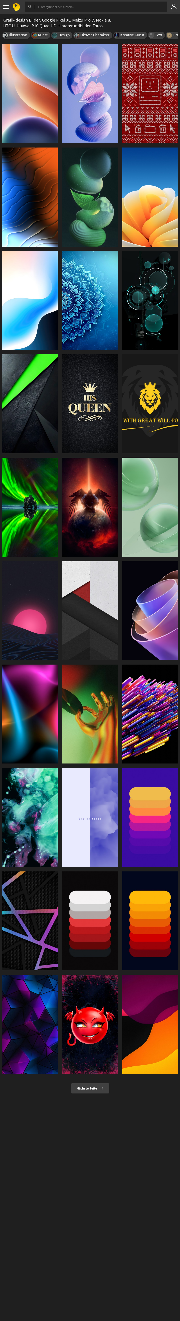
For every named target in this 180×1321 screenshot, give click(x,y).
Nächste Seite (87, 1088)
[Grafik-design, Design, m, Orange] (150, 817)
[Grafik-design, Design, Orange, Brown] (150, 1024)
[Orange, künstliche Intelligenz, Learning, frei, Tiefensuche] (150, 714)
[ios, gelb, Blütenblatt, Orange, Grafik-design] (150, 197)
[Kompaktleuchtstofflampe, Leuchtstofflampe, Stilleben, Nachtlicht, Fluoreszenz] (90, 197)
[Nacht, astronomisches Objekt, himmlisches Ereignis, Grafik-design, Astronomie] (30, 610)
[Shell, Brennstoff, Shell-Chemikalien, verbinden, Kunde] (90, 93)
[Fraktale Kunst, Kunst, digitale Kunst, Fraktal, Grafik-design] (90, 300)
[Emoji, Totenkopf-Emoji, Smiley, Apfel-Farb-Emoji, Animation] (90, 1024)
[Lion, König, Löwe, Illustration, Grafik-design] (150, 403)
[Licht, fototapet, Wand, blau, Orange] (30, 714)
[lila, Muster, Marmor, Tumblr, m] (90, 817)
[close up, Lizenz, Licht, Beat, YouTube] (90, 714)
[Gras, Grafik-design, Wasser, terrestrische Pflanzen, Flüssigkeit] (30, 507)
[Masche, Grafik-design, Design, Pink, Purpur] (30, 920)
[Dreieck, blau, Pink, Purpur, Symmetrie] (30, 1024)
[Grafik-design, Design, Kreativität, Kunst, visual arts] (150, 93)
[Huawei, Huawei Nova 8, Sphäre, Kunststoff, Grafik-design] (150, 507)
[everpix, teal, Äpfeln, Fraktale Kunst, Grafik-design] (30, 817)
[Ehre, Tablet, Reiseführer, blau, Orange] (30, 93)
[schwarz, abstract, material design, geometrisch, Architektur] (30, 403)
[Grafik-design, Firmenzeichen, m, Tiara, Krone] (90, 403)
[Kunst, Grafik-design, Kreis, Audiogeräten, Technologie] (150, 300)
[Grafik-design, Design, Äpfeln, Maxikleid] (90, 920)
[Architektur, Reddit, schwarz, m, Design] (90, 610)
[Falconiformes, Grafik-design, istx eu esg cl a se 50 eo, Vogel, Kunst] (90, 507)
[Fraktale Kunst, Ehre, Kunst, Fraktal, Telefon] (150, 610)
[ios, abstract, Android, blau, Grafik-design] (30, 300)
